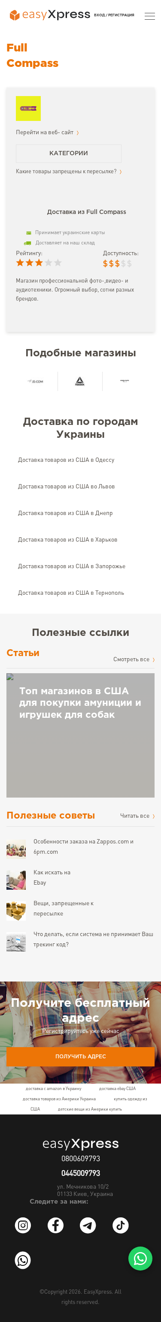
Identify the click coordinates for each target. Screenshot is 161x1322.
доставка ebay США (117, 1089)
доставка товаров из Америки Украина (59, 1099)
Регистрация (121, 15)
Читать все (135, 816)
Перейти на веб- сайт (45, 132)
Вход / (100, 15)
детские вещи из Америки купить (90, 1109)
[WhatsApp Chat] (140, 1259)
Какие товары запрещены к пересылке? (67, 172)
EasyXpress (98, 1292)
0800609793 (80, 1159)
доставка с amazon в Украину (53, 1089)
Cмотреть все (132, 659)
